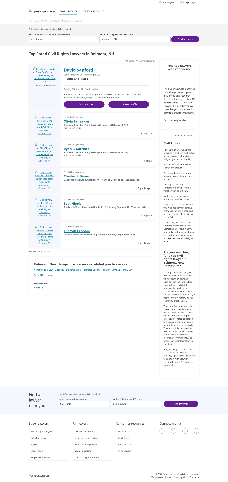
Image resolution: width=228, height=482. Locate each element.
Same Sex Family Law (122, 269)
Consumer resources (130, 423)
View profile (130, 104)
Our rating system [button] (175, 120)
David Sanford (78, 70)
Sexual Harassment (43, 275)
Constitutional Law (43, 269)
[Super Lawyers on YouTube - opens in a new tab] (185, 431)
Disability (59, 269)
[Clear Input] (96, 39)
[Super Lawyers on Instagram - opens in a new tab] (173, 431)
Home (31, 21)
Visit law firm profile (72, 128)
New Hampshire (67, 21)
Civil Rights (55, 21)
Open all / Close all (183, 135)
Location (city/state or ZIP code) (116, 34)
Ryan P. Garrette (76, 148)
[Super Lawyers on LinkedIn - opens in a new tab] (196, 431)
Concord (38, 287)
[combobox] (64, 39)
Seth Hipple (73, 203)
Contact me (86, 104)
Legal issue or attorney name (72, 399)
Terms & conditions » (161, 477)
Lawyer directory (42, 21)
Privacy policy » (181, 477)
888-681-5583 (77, 79)
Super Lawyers (39, 423)
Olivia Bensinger (77, 121)
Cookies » (194, 477)
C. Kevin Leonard (77, 231)
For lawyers (80, 423)
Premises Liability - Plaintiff (96, 269)
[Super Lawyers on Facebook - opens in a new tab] (162, 431)
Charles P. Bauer (76, 176)
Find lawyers (185, 39)
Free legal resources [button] (93, 11)
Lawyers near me (68, 11)
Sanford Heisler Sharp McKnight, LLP (82, 75)
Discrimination (73, 269)
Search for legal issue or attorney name (49, 34)
